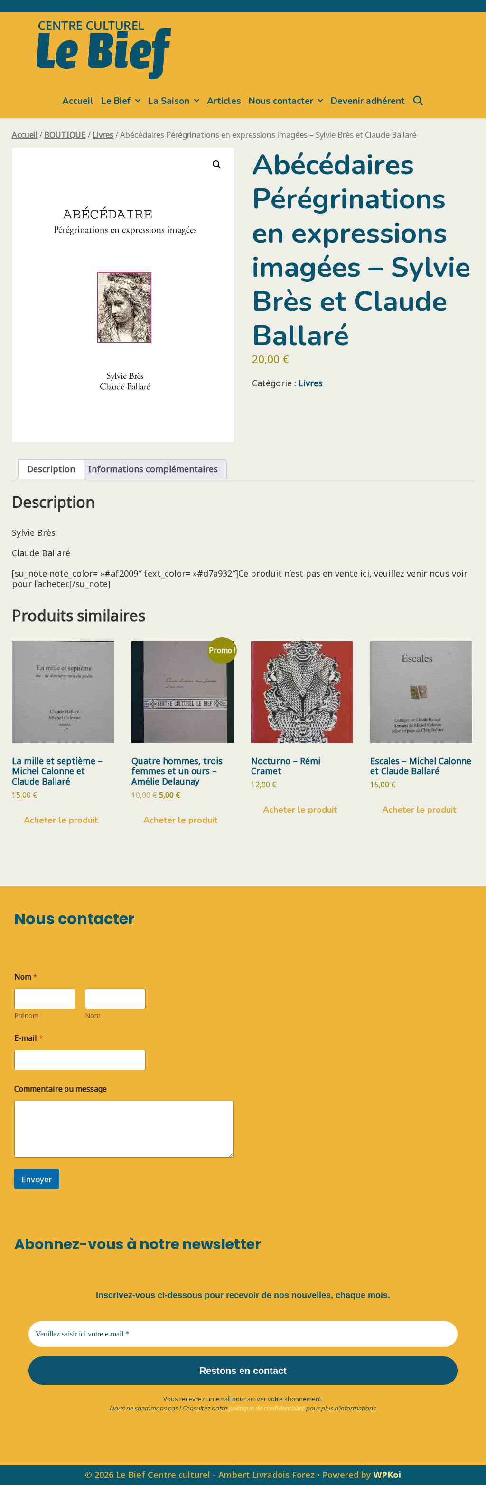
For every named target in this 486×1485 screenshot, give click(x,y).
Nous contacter (281, 101)
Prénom (26, 1015)
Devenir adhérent (368, 101)
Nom (93, 1015)
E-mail (28, 1038)
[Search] (418, 101)
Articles (224, 101)
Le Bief (116, 101)
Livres (103, 134)
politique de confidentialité (266, 1408)
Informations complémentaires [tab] (153, 469)
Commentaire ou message (60, 1088)
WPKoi (387, 1474)
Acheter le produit (61, 820)
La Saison (168, 101)
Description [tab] (51, 469)
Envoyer (36, 1179)
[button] (216, 164)
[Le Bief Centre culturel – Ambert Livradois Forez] (103, 48)
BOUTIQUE (65, 134)
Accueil (77, 101)
